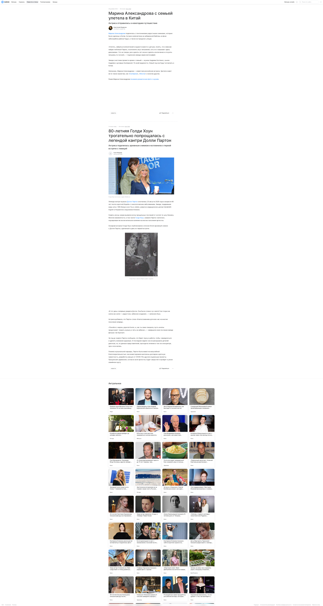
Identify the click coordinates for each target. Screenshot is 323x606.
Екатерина (133, 74)
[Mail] (2, 2)
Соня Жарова (118, 152)
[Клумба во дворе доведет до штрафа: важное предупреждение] (121, 427)
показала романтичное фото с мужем (144, 79)
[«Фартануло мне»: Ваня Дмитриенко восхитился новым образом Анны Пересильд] (175, 562)
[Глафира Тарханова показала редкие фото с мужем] (148, 562)
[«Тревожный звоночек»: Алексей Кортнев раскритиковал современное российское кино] (201, 454)
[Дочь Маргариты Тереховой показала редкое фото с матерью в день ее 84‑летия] (201, 535)
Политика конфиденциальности (283, 604)
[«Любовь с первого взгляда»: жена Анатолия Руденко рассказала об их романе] (201, 508)
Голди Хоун (139, 218)
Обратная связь (316, 604)
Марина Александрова (117, 33)
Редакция (256, 604)
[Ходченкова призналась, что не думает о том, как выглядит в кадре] (201, 589)
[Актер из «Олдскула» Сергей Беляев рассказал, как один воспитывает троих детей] (175, 481)
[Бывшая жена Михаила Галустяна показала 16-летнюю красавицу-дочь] (121, 400)
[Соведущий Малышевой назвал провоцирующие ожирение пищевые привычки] (201, 400)
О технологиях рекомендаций (267, 604)
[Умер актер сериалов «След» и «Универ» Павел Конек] (148, 508)
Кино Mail (128, 8)
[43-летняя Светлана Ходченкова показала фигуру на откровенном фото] (121, 508)
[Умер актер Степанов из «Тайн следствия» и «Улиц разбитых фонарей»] (121, 562)
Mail (3, 604)
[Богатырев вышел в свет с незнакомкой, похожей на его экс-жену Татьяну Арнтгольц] (148, 535)
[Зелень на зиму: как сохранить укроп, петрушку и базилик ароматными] (201, 562)
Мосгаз (142, 74)
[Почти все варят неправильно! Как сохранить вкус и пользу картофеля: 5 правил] (175, 454)
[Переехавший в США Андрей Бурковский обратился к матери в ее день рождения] (148, 400)
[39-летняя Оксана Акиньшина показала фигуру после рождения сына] (121, 589)
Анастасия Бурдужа (120, 27)
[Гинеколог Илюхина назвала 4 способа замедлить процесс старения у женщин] (148, 589)
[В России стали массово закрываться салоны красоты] (148, 427)
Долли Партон (132, 201)
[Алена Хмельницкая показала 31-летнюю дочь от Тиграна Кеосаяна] (175, 508)
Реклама (14, 604)
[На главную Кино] (6, 2)
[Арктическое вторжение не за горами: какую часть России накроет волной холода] (148, 481)
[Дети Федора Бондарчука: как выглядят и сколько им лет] (175, 400)
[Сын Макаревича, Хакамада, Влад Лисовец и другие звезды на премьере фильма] (121, 454)
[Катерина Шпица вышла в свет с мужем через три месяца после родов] (201, 427)
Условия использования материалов (302, 604)
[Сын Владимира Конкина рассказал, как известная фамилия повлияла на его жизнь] (175, 427)
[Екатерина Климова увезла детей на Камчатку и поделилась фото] (121, 535)
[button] (141, 176)
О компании (8, 604)
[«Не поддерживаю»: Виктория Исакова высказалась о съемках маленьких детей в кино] (201, 481)
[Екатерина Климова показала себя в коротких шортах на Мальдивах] (175, 535)
